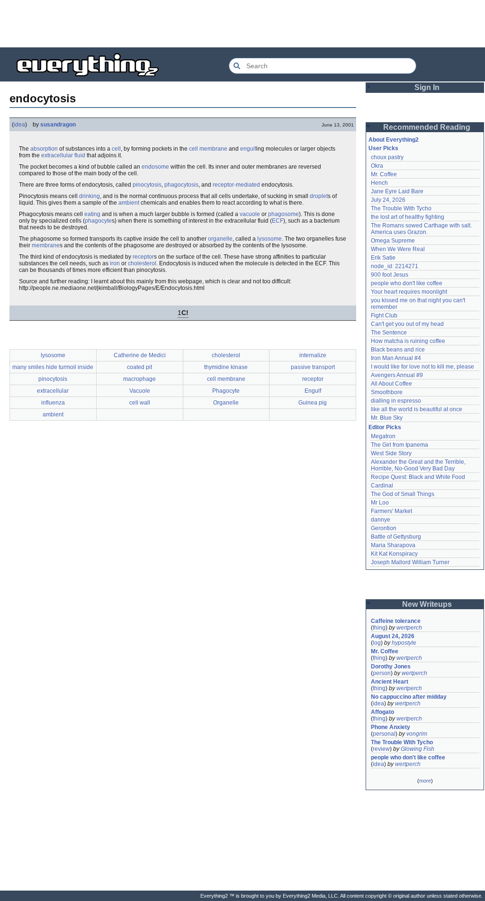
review (381, 749)
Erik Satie (383, 257)
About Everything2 (393, 139)
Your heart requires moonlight (409, 291)
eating (92, 214)
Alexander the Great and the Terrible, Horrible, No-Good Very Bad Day (419, 465)
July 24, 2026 (388, 200)
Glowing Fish (417, 749)
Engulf (313, 390)
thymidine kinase (226, 367)
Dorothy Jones (391, 666)
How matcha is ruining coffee (408, 341)
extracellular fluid (63, 155)
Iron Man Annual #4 (396, 358)
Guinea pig (312, 402)
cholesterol (142, 263)
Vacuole (139, 390)
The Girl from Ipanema (399, 444)
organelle (220, 238)
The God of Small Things (402, 494)
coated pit (139, 367)
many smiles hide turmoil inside (52, 367)
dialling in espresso (396, 400)
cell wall (139, 402)
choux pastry (387, 157)
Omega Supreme (393, 240)
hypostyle (404, 643)
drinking (89, 196)
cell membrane (208, 148)
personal (384, 733)
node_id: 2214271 (394, 266)
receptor (143, 256)
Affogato (382, 712)
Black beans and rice (398, 349)
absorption (44, 148)
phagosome (283, 214)
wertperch (409, 627)
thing (379, 627)
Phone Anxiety (390, 727)
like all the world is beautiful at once (416, 409)
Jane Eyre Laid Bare (397, 191)
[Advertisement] (242, 23)
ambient (128, 202)
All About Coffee (391, 383)
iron (115, 263)
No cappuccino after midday (409, 697)
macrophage (139, 379)
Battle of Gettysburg (396, 536)
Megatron (383, 436)
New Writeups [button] (427, 604)
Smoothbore (387, 392)
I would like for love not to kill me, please (422, 366)
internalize (312, 355)
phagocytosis (181, 184)
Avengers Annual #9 (397, 375)
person (382, 673)
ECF (277, 220)
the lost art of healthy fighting (407, 217)
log (377, 643)
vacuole (250, 214)
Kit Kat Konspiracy (394, 553)
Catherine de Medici (140, 355)
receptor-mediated (236, 184)
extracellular (53, 390)
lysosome (269, 238)
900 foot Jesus (389, 274)
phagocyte (98, 220)
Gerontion (383, 528)
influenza (53, 402)
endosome (155, 166)
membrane (46, 245)
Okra (377, 165)
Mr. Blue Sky (387, 417)
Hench (379, 183)
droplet (319, 196)
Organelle (226, 402)
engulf (248, 148)
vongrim (416, 733)
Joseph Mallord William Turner (410, 562)
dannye (380, 519)
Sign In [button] (427, 87)
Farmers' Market (391, 511)
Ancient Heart (389, 681)
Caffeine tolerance (396, 621)
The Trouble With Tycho (401, 208)
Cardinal (382, 485)
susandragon (58, 124)
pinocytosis (147, 184)
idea (19, 124)
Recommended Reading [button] (426, 127)
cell (116, 148)
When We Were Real (398, 249)
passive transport (313, 367)
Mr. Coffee (384, 174)
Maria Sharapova (393, 545)
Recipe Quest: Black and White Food (418, 477)
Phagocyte (226, 390)
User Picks (383, 148)
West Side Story (391, 453)
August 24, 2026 (392, 636)
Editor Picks (384, 427)
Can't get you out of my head (407, 324)
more (425, 781)
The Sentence (389, 332)
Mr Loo (380, 502)
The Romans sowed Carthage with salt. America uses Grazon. (422, 228)
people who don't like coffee (406, 283)
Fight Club (384, 315)
